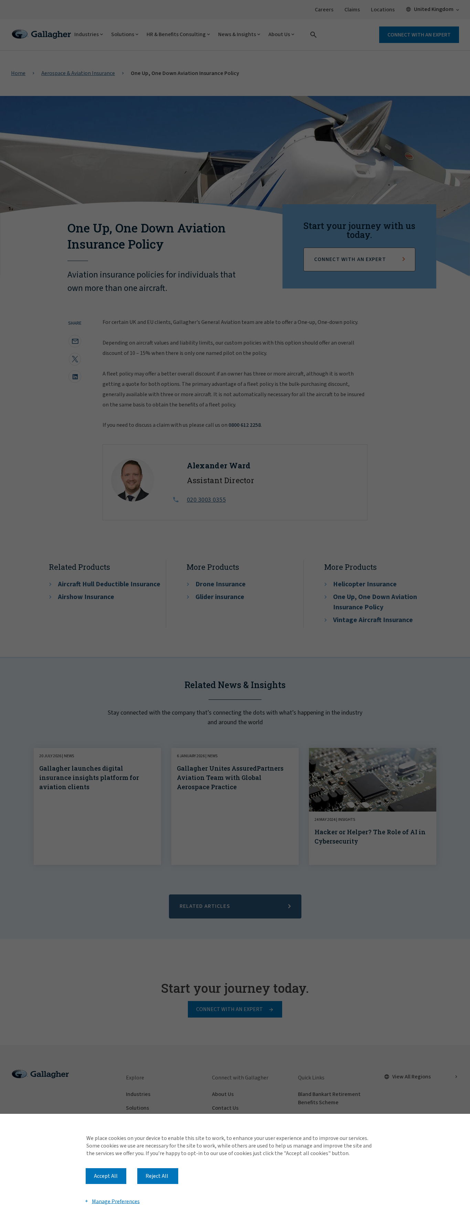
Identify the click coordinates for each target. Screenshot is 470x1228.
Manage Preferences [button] (116, 1201)
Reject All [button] (157, 1176)
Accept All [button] (106, 1176)
